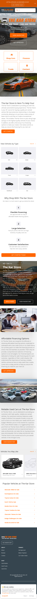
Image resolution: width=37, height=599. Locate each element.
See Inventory (7, 543)
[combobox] (25, 10)
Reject (25, 596)
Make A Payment (22, 553)
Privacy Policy (5, 593)
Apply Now (10, 301)
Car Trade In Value (22, 555)
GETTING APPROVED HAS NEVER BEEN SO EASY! (17, 3)
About (2, 550)
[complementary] (32, 594)
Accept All (5, 596)
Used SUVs (4, 569)
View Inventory (25, 302)
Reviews (3, 553)
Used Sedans (4, 563)
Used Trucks (4, 566)
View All (32, 143)
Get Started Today (18, 255)
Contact (3, 555)
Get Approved (21, 550)
